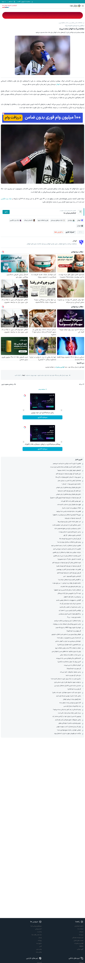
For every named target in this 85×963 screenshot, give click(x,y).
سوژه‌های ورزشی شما (36, 926)
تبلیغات (81, 932)
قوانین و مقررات (59, 367)
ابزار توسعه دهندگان (77, 938)
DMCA (81, 946)
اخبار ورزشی (38, 929)
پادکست (39, 932)
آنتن (40, 946)
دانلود (6, 212)
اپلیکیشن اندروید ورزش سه (9, 6)
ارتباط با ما (80, 929)
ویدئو (40, 938)
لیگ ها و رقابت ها (37, 935)
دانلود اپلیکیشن (79, 926)
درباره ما (81, 935)
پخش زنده (39, 952)
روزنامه (40, 941)
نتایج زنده (39, 943)
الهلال (58, 84)
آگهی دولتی (80, 949)
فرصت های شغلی (78, 941)
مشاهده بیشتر (41, 389)
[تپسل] (3, 114)
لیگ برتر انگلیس (6, 199)
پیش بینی (39, 949)
